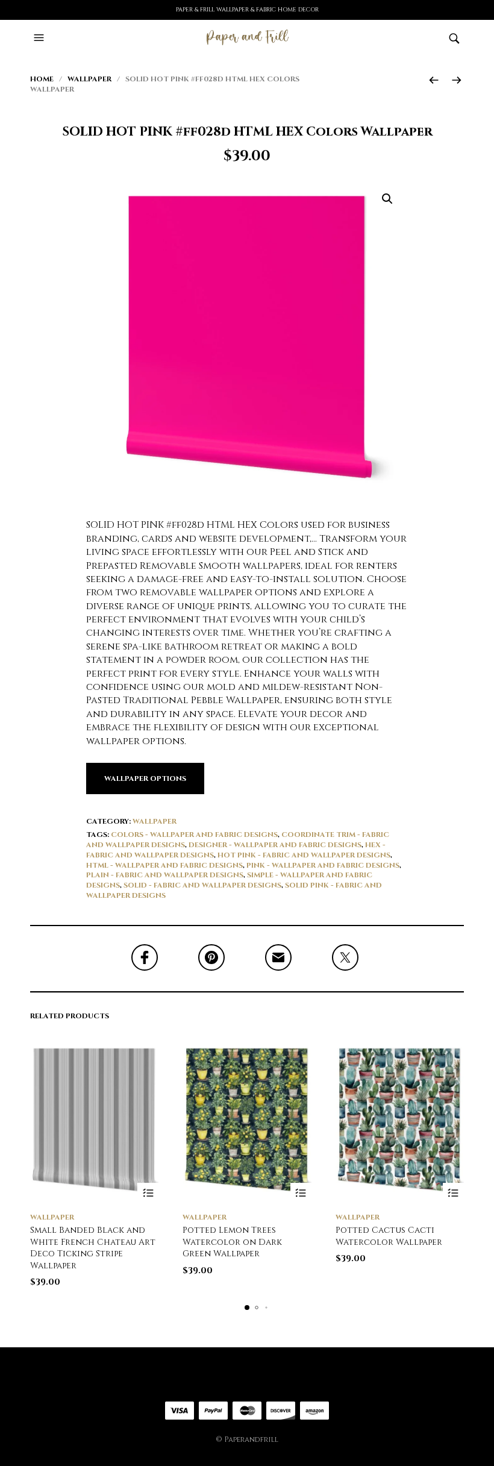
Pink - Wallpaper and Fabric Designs (322, 865)
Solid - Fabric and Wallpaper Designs (202, 885)
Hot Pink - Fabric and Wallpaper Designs (303, 855)
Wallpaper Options (145, 778)
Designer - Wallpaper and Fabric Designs (275, 845)
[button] (40, 38)
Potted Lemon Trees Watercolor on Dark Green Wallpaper (232, 1241)
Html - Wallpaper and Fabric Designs (164, 865)
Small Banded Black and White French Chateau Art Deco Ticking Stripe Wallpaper (92, 1247)
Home (42, 79)
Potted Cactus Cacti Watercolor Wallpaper (389, 1236)
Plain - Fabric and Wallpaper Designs (164, 875)
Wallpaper (89, 79)
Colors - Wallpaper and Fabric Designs (194, 834)
